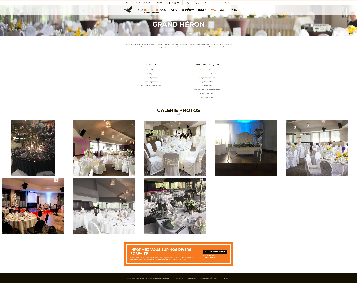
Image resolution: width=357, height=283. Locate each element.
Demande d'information (215, 252)
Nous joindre (223, 10)
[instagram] (175, 3)
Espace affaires (163, 10)
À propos (197, 3)
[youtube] (177, 3)
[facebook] (169, 3)
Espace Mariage (174, 10)
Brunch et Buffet (202, 10)
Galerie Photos (234, 10)
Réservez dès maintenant (222, 3)
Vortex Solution (164, 278)
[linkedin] (172, 3)
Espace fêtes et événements (187, 10)
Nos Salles (213, 10)
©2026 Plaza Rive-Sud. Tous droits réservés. (139, 278)
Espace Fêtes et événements (208, 278)
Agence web (156, 278)
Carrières (207, 3)
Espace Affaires (178, 278)
